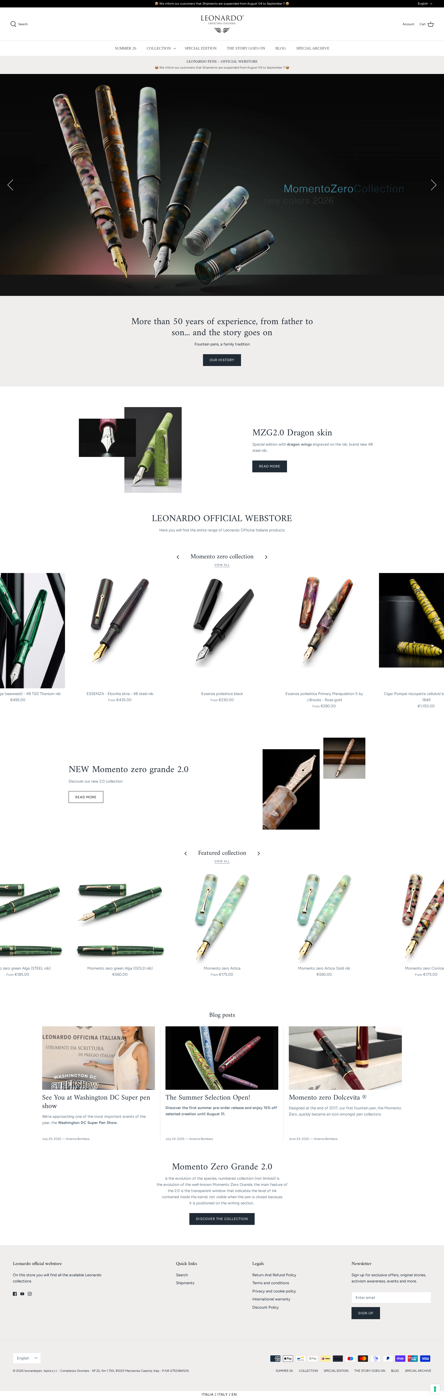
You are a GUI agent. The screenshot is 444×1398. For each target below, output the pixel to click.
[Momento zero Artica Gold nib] (324, 916)
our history (222, 360)
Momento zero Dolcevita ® (328, 1098)
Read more (269, 466)
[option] (222, 185)
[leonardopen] (222, 24)
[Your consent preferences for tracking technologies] (435, 1389)
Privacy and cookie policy (274, 1291)
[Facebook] (15, 1294)
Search (182, 1275)
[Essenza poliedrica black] (222, 631)
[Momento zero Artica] (222, 916)
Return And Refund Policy (274, 1275)
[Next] (433, 185)
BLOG (280, 48)
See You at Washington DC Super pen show (96, 1102)
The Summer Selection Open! (207, 1098)
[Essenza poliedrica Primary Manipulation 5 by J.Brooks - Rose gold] (324, 631)
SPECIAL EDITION (201, 48)
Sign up (365, 1313)
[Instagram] (30, 1294)
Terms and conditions (270, 1283)
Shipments (185, 1283)
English (423, 3)
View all (221, 565)
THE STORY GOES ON (246, 48)
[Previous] (10, 185)
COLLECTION (159, 48)
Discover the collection (222, 1219)
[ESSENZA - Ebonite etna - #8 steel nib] (120, 631)
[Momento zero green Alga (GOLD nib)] (120, 916)
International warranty (271, 1299)
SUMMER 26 (125, 48)
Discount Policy (265, 1307)
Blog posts (222, 1015)
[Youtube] (22, 1294)
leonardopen (33, 1371)
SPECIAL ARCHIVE (312, 48)
